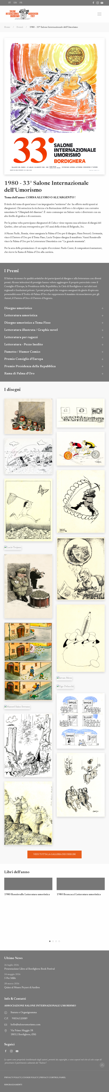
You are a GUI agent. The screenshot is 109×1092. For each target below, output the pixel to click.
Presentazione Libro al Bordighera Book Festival (29, 967)
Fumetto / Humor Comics (22, 352)
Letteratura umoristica (20, 315)
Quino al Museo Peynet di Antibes (22, 986)
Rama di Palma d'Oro (19, 373)
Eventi (20, 27)
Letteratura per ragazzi (21, 337)
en (15, 3)
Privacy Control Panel (53, 1078)
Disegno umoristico (18, 308)
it (10, 3)
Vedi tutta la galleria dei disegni (54, 854)
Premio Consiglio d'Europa (23, 359)
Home (7, 27)
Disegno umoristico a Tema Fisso (27, 322)
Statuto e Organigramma (24, 1012)
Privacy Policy (12, 1078)
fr (21, 3)
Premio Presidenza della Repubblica (30, 366)
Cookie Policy (30, 1078)
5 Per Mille (12, 976)
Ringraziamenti (13, 1085)
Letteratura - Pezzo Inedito (23, 344)
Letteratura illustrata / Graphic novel (31, 330)
